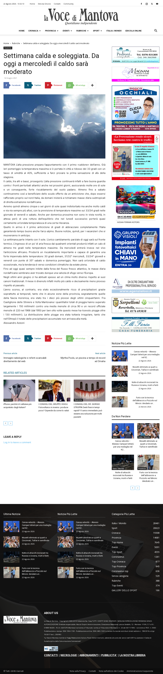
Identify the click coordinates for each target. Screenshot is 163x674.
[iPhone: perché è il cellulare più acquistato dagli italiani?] (19, 390)
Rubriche (81, 31)
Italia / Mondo (114, 31)
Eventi (66, 31)
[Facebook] (141, 4)
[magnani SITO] (135, 80)
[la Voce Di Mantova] (81, 17)
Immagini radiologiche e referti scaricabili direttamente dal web (25, 359)
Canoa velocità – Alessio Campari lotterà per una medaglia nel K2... (144, 355)
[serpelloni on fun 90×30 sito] (135, 312)
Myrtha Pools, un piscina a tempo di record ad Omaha (83, 359)
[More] (92, 85)
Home (32, 4)
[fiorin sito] (135, 331)
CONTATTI (51, 655)
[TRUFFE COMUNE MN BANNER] (135, 179)
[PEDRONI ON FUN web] (135, 61)
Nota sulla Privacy (78, 671)
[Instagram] (146, 4)
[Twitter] (151, 4)
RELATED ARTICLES (15, 372)
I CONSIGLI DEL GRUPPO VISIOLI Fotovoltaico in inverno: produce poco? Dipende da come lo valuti (54, 407)
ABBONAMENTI (89, 655)
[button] (155, 31)
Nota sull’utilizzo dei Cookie (111, 671)
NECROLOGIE (68, 655)
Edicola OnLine (44, 4)
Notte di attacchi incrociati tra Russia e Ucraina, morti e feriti (123, 475)
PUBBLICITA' (109, 655)
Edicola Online (133, 31)
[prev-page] (5, 423)
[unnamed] (135, 292)
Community (69, 4)
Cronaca (33, 31)
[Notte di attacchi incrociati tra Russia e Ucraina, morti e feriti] (120, 386)
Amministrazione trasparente (140, 671)
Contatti (57, 4)
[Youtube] (157, 4)
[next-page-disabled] (11, 423)
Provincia (50, 31)
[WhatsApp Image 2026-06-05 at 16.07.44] (135, 223)
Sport (96, 31)
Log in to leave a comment (17, 442)
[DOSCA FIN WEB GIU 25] (135, 130)
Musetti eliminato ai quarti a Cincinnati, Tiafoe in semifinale (148, 444)
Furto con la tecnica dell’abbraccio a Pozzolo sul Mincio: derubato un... (145, 401)
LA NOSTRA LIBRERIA (132, 655)
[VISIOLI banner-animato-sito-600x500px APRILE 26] (135, 267)
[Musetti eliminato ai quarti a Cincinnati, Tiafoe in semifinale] (120, 371)
